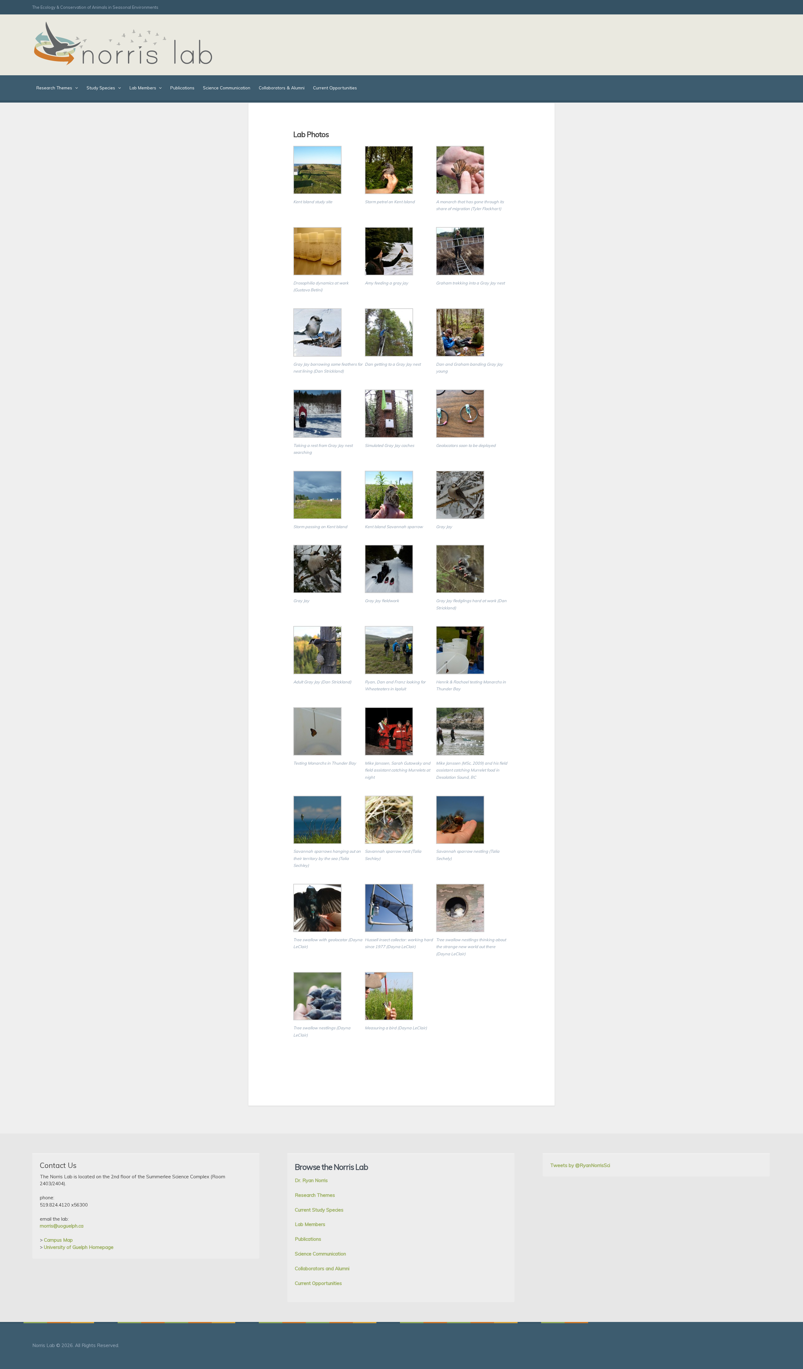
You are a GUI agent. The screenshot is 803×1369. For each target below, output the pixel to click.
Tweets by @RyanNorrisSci (580, 1165)
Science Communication (226, 87)
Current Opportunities (335, 87)
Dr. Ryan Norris (311, 1180)
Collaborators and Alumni (322, 1268)
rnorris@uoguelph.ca (61, 1226)
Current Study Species (319, 1210)
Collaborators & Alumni (282, 87)
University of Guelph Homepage (79, 1247)
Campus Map (58, 1240)
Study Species (101, 87)
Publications (182, 87)
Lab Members (143, 87)
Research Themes (54, 87)
